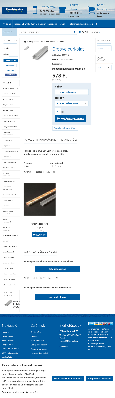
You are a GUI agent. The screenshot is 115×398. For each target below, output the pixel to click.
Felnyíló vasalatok (10, 127)
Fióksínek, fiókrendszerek (9, 133)
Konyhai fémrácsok (7, 174)
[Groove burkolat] (26, 48)
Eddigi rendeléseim (39, 345)
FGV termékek (8, 268)
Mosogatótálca (9, 195)
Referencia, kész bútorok (81, 24)
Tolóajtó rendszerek (8, 220)
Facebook (63, 346)
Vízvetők (6, 241)
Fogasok (6, 146)
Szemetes (6, 206)
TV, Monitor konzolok (7, 228)
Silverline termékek (10, 285)
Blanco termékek (10, 246)
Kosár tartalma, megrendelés (9, 342)
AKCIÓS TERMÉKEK (10, 88)
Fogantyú (7, 140)
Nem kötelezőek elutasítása (68, 378)
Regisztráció (10, 70)
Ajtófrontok (8, 99)
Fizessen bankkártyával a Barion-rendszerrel (36, 24)
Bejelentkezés (11, 60)
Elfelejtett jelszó (10, 65)
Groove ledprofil (39, 223)
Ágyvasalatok (8, 105)
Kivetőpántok (9, 168)
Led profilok (51, 42)
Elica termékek (8, 257)
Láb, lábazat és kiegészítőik (8, 188)
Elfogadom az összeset (99, 378)
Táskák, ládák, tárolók (8, 212)
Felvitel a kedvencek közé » (65, 128)
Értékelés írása (57, 269)
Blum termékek (9, 252)
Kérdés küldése (57, 297)
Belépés (34, 336)
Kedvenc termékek (39, 349)
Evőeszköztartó (9, 121)
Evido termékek (8, 263)
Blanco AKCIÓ (9, 94)
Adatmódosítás (37, 340)
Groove (62, 42)
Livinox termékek (9, 279)
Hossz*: (60, 98)
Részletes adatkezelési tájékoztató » (20, 392)
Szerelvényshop (66, 59)
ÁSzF (63, 24)
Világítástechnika (10, 235)
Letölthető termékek (39, 353)
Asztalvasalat (8, 110)
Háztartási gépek (10, 162)
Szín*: (59, 86)
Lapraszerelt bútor (10, 181)
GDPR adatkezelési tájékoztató (10, 355)
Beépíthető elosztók (10, 116)
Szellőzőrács (7, 200)
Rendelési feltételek (10, 349)
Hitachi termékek (9, 274)
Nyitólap (7, 24)
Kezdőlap (6, 332)
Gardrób (7, 157)
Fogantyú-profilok (10, 151)
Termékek (7, 32)
